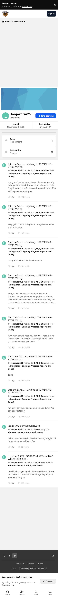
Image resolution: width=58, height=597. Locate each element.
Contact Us (19, 563)
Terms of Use (8, 585)
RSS (41, 563)
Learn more (5, 5)
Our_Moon (39, 462)
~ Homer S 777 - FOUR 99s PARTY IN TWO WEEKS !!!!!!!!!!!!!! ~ (30, 457)
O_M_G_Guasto (41, 170)
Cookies (31, 563)
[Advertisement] (29, 54)
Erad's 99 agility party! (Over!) (24, 425)
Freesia (37, 429)
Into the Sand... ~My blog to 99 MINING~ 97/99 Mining (30, 165)
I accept (49, 581)
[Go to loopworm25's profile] (4, 165)
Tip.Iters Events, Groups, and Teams (25, 432)
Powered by (32, 568)
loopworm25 (17, 170)
